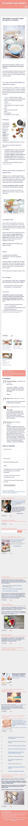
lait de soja (9, 374)
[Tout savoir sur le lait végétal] (7, 356)
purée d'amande (19, 374)
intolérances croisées (10, 595)
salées (22, 501)
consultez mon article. (7, 164)
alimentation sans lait (13, 373)
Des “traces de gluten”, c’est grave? (10, 590)
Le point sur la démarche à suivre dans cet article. (19, 677)
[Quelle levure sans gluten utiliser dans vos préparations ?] (3, 737)
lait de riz (5, 374)
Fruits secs (6, 97)
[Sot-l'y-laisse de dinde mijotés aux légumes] (3, 759)
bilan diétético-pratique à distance (12, 612)
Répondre (9, 382)
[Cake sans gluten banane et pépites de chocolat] (3, 766)
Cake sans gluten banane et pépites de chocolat (16, 767)
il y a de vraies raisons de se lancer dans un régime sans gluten (13, 705)
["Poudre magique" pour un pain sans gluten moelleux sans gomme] (3, 751)
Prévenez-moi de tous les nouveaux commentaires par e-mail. (12, 476)
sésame (10, 375)
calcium (22, 373)
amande (19, 373)
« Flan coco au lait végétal (8, 490)
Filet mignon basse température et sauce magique (17, 742)
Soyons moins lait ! (17, 345)
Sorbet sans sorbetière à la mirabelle (16, 771)
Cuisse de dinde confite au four (14, 763)
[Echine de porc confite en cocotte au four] (3, 748)
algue (8, 373)
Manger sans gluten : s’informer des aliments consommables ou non (12, 586)
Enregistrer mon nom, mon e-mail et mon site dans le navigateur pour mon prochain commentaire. (14, 471)
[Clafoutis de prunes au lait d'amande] (3, 756)
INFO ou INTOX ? (16, 727)
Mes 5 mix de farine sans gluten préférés (17, 745)
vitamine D (6, 306)
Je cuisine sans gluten (14, 3)
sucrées (13, 502)
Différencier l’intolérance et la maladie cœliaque (12, 588)
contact (15, 613)
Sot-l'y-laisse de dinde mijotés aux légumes (15, 760)
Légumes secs (7, 103)
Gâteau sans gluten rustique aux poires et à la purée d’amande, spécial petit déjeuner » (13, 492)
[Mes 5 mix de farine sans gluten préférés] (3, 745)
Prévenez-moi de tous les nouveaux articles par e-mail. (13, 481)
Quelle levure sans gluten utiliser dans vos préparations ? (16, 738)
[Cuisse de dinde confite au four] (3, 763)
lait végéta (5, 224)
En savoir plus (23, 727)
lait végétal (14, 374)
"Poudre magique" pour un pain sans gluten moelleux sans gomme (16, 752)
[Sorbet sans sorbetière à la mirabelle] (3, 771)
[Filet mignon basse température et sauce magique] (3, 741)
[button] (14, 41)
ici (24, 270)
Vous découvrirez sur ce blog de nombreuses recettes (19, 501)
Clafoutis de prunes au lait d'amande (16, 756)
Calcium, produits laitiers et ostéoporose (11, 312)
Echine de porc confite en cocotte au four (17, 748)
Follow (6, 335)
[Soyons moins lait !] (18, 342)
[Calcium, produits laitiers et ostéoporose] (7, 342)
